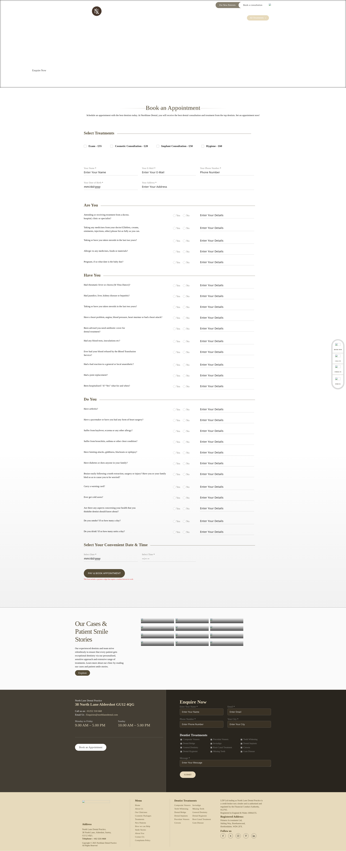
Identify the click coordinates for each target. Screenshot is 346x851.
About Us (139, 809)
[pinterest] (246, 835)
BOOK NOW (338, 349)
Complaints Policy (142, 840)
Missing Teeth (198, 809)
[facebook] (223, 835)
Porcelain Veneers (181, 819)
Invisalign (196, 805)
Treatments (139, 819)
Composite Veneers (182, 805)
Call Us (338, 361)
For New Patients (227, 5)
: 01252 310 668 (94, 711)
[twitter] (230, 835)
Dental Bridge (180, 812)
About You (139, 833)
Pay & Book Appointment (104, 573)
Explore (82, 673)
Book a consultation (253, 5)
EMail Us (338, 372)
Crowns (177, 823)
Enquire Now (39, 70)
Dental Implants (181, 816)
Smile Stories (140, 830)
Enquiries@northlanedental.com (196, 5)
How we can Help (142, 826)
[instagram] (238, 835)
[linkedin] (253, 835)
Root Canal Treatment (201, 819)
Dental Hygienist (199, 816)
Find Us (338, 384)
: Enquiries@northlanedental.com (101, 714)
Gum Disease (198, 823)
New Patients (140, 823)
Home (137, 805)
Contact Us (139, 837)
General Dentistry (199, 812)
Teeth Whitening (181, 809)
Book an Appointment (90, 747)
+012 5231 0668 (99, 839)
